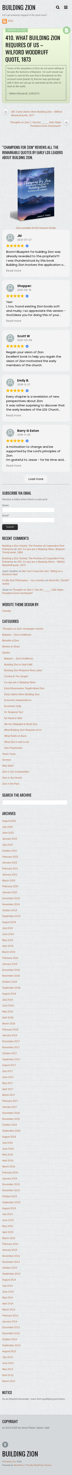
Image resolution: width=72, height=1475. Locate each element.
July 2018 (7, 999)
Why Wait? (8, 765)
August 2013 (9, 1351)
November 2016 (11, 1119)
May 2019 (7, 940)
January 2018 (9, 1035)
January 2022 (9, 862)
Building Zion (10, 1461)
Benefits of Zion (10, 640)
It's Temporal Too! (13, 712)
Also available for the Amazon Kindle (36, 228)
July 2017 (7, 1071)
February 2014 (10, 1315)
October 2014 (9, 1267)
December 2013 (11, 1327)
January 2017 (9, 1107)
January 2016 (9, 1178)
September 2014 (11, 1273)
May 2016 (7, 1154)
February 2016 (10, 1172)
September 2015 (11, 1202)
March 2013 (8, 1381)
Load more (35, 479)
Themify (6, 611)
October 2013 (9, 1339)
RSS (10, 21)
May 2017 (7, 1083)
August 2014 (9, 1279)
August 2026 (9, 821)
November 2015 (11, 1190)
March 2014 (8, 1309)
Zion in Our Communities (15, 771)
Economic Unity (12, 706)
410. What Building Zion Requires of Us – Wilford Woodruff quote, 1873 (32, 48)
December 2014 (11, 1256)
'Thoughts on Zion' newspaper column (22, 628)
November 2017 (11, 1047)
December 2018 (11, 970)
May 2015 (7, 1226)
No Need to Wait (13, 718)
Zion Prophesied (13, 748)
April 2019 (7, 946)
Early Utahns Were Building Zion (22, 694)
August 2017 (9, 1065)
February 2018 (10, 1029)
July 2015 (7, 1214)
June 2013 (8, 1363)
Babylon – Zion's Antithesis (16, 634)
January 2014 (9, 1321)
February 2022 (10, 856)
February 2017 (10, 1101)
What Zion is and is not (16, 742)
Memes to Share (11, 646)
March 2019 (8, 952)
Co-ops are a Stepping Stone (20, 682)
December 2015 (11, 1184)
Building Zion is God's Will (18, 664)
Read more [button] (13, 271)
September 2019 (11, 916)
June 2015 (8, 1220)
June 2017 (8, 1077)
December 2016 (11, 1113)
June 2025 (8, 832)
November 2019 (11, 904)
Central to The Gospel (16, 676)
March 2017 (8, 1095)
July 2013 (7, 1357)
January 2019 (9, 964)
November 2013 (11, 1333)
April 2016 (7, 1160)
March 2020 (8, 880)
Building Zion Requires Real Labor (23, 670)
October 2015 (9, 1196)
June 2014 (8, 1291)
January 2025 (9, 838)
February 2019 (10, 958)
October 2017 (9, 1053)
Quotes (6, 652)
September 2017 (11, 1059)
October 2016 (9, 1124)
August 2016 (9, 1136)
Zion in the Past (10, 783)
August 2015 (9, 1208)
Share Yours (9, 754)
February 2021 (10, 868)
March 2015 (8, 1238)
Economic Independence (17, 700)
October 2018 (9, 981)
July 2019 (7, 928)
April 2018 (7, 1017)
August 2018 (9, 993)
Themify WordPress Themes (39, 1465)
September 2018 (11, 987)
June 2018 (8, 1005)
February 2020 (10, 886)
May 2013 (7, 1369)
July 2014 (7, 1285)
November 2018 (11, 975)
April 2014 (7, 1303)
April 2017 (7, 1089)
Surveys (6, 759)
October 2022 (9, 850)
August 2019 (9, 922)
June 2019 (8, 934)
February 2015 (10, 1244)
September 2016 (11, 1130)
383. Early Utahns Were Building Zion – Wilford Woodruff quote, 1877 (33, 113)
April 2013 (7, 1375)
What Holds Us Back (15, 736)
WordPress (19, 1465)
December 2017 (11, 1041)
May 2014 (7, 1297)
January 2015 (9, 1250)
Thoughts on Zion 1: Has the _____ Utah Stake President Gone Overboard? (38, 124)
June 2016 (8, 1148)
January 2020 (9, 892)
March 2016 (8, 1166)
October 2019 (9, 910)
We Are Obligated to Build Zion (20, 724)
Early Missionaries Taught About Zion (24, 688)
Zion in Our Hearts (12, 777)
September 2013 (11, 1345)
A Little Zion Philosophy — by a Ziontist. (23, 580)
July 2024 (7, 844)
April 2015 (7, 1232)
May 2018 (7, 1011)
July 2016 (7, 1142)
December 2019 (11, 898)
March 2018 (8, 1023)
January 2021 (9, 874)
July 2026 (7, 827)
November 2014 (11, 1262)
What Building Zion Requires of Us (23, 730)
